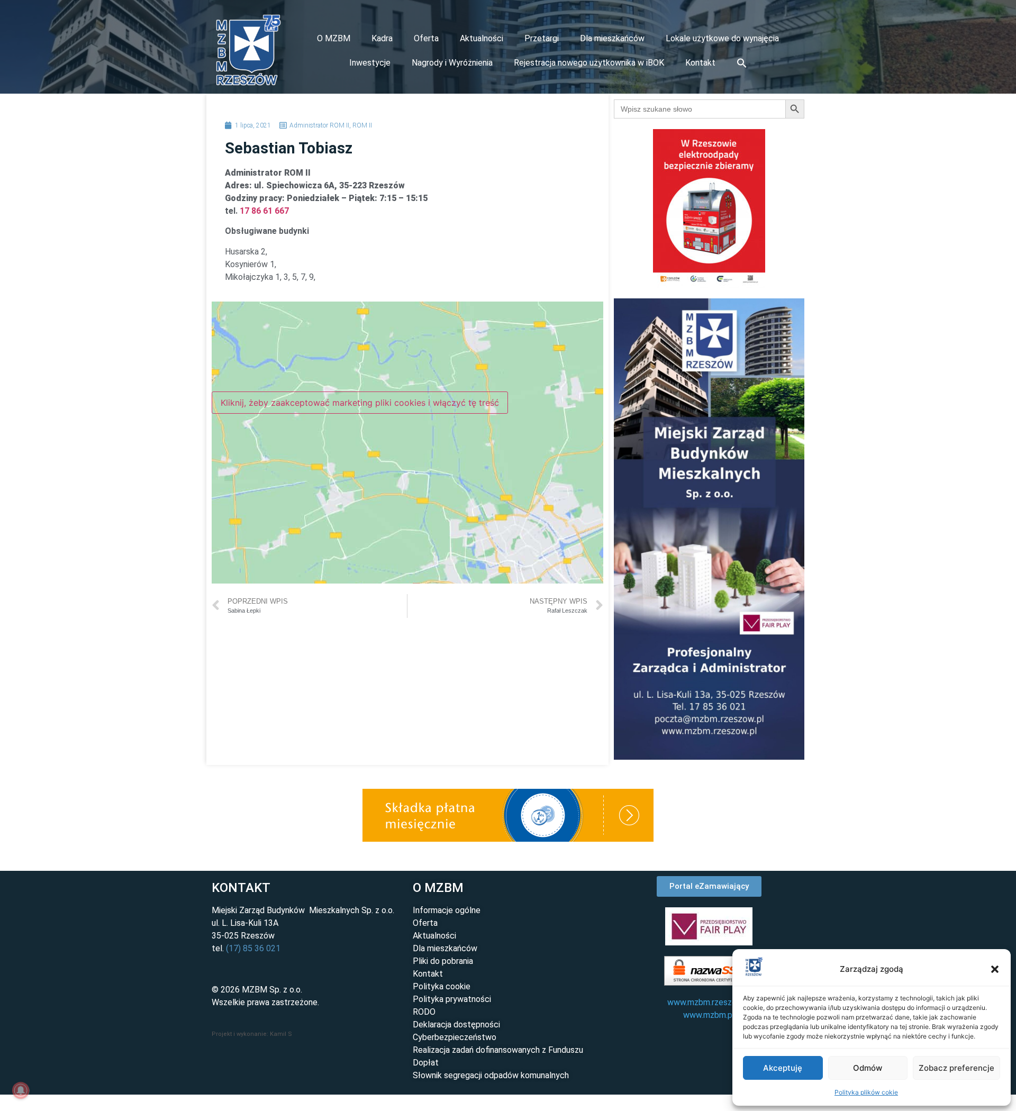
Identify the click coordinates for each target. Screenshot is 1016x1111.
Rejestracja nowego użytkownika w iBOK (589, 63)
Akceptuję (782, 1068)
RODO (424, 1012)
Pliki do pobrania (443, 961)
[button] (995, 969)
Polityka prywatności (452, 999)
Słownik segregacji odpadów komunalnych (491, 1075)
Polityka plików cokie (866, 1092)
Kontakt (700, 63)
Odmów (867, 1068)
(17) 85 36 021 (253, 948)
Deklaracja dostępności (456, 1024)
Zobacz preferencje (956, 1068)
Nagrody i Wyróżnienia (452, 63)
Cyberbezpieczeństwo (454, 1037)
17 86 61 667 (264, 211)
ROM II (362, 125)
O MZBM (333, 38)
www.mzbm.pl (708, 1015)
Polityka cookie (441, 986)
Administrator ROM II (319, 125)
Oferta (426, 38)
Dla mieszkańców (612, 38)
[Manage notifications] (20, 1090)
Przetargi (541, 38)
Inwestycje (370, 63)
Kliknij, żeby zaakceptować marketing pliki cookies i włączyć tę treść (360, 402)
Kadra (382, 38)
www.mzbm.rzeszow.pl (709, 1002)
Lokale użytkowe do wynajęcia (722, 38)
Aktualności (481, 38)
